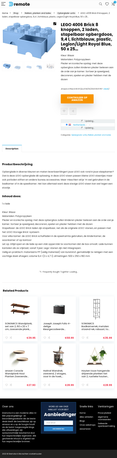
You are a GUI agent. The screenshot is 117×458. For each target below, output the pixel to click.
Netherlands (79, 124)
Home (5, 13)
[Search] (100, 4)
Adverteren (85, 428)
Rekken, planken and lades (38, 13)
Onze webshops (87, 424)
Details (105, 89)
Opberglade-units (66, 13)
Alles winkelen (86, 416)
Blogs (82, 420)
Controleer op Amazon (77, 99)
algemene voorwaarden (104, 418)
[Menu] (3, 4)
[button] (54, 23)
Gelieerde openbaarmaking (106, 424)
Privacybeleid (104, 412)
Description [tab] (12, 148)
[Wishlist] (107, 4)
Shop (15, 13)
